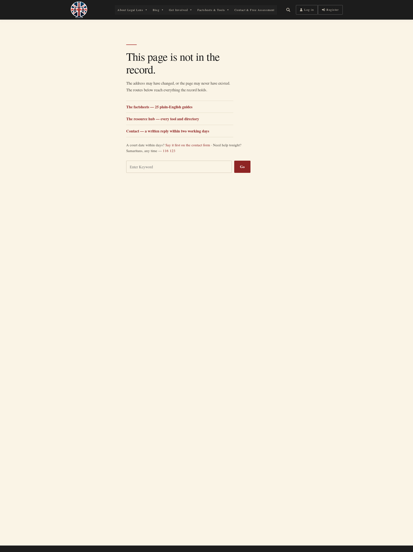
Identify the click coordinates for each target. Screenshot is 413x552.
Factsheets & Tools (211, 10)
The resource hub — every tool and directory (162, 118)
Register (332, 9)
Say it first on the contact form (187, 144)
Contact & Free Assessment (254, 10)
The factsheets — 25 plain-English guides (159, 106)
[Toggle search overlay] (288, 10)
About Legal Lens (130, 10)
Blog (156, 10)
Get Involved (178, 10)
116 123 (169, 150)
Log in (309, 9)
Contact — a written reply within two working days (167, 131)
